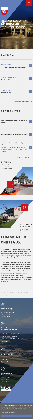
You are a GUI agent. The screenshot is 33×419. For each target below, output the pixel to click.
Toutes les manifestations (21, 102)
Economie (24, 231)
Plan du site (4, 296)
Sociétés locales (26, 229)
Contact (12, 292)
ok (16, 416)
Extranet (3, 292)
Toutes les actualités (23, 157)
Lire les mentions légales (8, 412)
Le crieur (24, 233)
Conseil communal (7, 168)
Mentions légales (23, 292)
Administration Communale (9, 165)
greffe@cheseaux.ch (7, 316)
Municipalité (5, 167)
